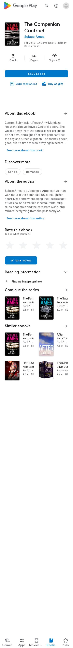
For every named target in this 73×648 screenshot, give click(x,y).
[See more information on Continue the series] (66, 290)
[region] (36, 57)
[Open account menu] (66, 6)
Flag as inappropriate (23, 281)
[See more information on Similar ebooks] (66, 326)
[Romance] (32, 172)
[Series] (12, 172)
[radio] (10, 245)
